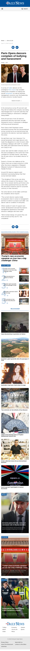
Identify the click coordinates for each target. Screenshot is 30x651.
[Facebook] (13, 47)
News (2, 40)
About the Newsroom (7, 644)
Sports (22, 629)
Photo (13, 631)
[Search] (22, 8)
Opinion (23, 627)
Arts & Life (10, 40)
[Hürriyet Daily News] (15, 3)
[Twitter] (17, 47)
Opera (14, 89)
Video (4, 631)
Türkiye (4, 627)
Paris (9, 89)
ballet (10, 88)
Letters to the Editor (20, 644)
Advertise (4, 646)
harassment (9, 93)
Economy (14, 627)
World (4, 629)
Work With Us (18, 642)
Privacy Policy (4, 642)
